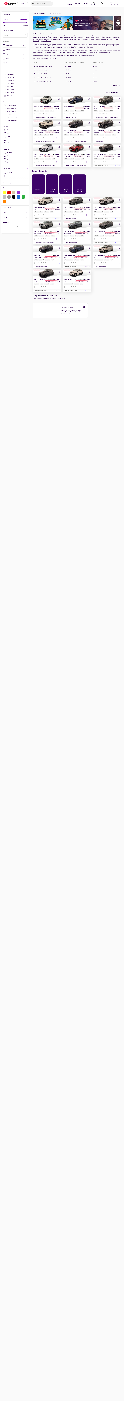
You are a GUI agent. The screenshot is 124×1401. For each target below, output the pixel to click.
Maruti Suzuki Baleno (95, 50)
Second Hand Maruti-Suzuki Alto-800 (43, 66)
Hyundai (98, 36)
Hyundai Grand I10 (46, 41)
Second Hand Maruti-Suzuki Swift (42, 78)
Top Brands (6, 41)
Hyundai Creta (110, 39)
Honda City (103, 39)
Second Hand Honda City (40, 70)
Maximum (25, 25)
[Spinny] (10, 4)
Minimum (5, 25)
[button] (22, 4)
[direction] (84, 307)
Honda (84, 36)
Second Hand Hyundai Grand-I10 (42, 81)
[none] (14, 45)
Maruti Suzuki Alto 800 (94, 39)
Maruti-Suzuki (89, 36)
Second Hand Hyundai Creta (41, 74)
